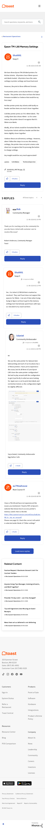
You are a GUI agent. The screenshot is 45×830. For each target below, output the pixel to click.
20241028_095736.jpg (14, 169)
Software (31, 698)
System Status (8, 698)
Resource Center (8, 732)
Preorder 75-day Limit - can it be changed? (20, 598)
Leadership (32, 749)
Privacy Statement (7, 794)
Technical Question (29, 162)
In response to (28, 279)
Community (33, 755)
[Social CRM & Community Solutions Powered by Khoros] (37, 825)
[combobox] (22, 22)
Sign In (5, 692)
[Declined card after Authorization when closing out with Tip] (37, 197)
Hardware (32, 704)
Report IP (19, 803)
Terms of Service (21, 798)
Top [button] (3, 824)
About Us (31, 737)
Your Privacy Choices (8, 798)
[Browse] (39, 6)
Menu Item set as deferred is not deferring (20, 622)
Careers (31, 761)
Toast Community (8, 6)
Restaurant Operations (12, 36)
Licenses (31, 773)
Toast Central (7, 713)
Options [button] (41, 36)
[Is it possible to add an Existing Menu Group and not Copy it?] (41, 197)
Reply (22, 185)
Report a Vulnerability (30, 803)
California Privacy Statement (24, 794)
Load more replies (22, 551)
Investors (32, 767)
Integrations (33, 710)
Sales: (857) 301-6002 (10, 665)
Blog (4, 737)
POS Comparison (9, 743)
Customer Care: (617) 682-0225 (14, 668)
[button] (7, 178)
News (30, 743)
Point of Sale (33, 692)
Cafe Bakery (15, 162)
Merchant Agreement (8, 803)
